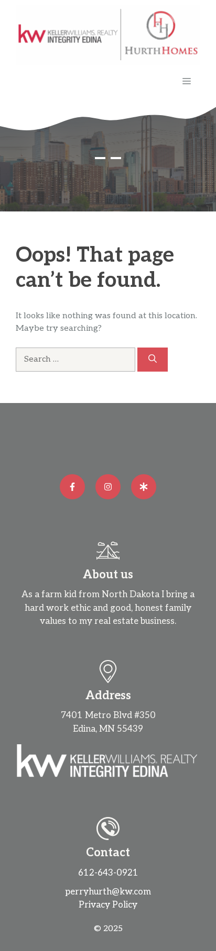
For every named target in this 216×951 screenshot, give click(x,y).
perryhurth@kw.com (108, 892)
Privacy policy (108, 905)
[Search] (152, 360)
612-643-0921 (108, 873)
